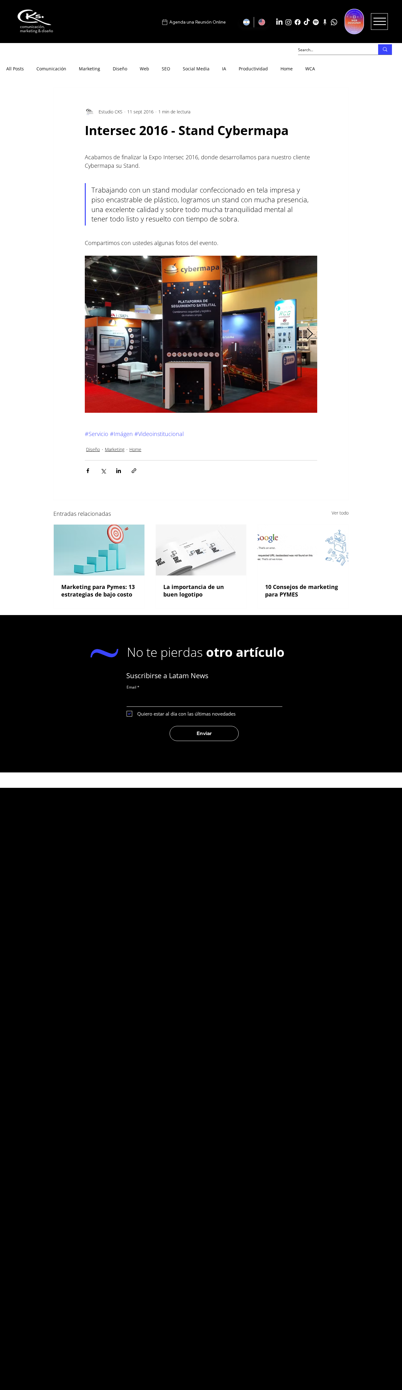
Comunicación (51, 69)
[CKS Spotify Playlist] (316, 22)
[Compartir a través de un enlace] (134, 471)
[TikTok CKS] (307, 22)
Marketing (89, 69)
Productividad (253, 69)
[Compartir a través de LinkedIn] (119, 471)
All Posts (15, 69)
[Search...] (385, 49)
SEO (166, 69)
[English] (261, 22)
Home (286, 69)
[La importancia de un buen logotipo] (201, 550)
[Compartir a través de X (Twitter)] (103, 471)
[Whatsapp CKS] (334, 22)
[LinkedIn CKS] (279, 22)
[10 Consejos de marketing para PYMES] (303, 550)
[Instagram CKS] (288, 22)
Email (131, 687)
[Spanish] (246, 22)
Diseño (120, 69)
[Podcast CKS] (325, 22)
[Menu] (379, 21)
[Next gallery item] (309, 334)
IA (224, 69)
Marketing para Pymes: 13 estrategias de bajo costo (98, 590)
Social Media (196, 69)
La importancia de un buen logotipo (193, 590)
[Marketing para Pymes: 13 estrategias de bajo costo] (99, 550)
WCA (310, 69)
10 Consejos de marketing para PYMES (301, 590)
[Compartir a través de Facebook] (88, 471)
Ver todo (340, 513)
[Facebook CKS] (298, 22)
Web (144, 69)
